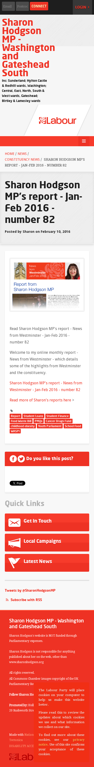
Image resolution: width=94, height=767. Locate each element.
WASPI (15, 431)
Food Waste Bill (21, 421)
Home (9, 154)
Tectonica (16, 740)
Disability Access (23, 746)
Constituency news (22, 159)
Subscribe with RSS (26, 600)
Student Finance (58, 416)
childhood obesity (23, 426)
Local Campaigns (41, 541)
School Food (73, 426)
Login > (82, 7)
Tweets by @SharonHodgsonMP (30, 590)
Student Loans (33, 416)
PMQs (38, 421)
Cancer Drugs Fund (58, 421)
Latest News (37, 561)
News (22, 154)
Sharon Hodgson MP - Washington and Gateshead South (28, 47)
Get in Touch (37, 521)
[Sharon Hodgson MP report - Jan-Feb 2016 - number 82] (47, 284)
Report (15, 416)
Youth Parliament (49, 426)
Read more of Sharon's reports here (41, 400)
